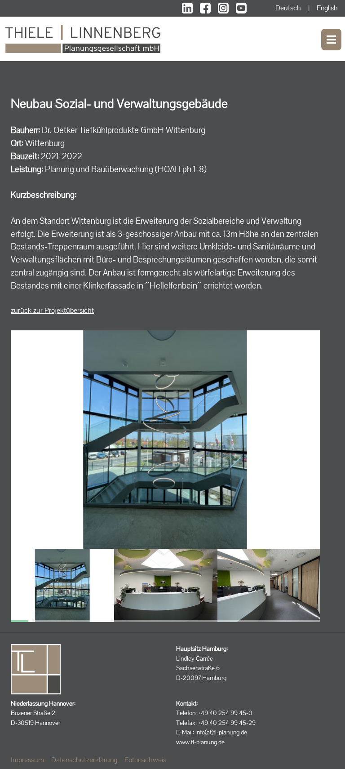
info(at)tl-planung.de (221, 732)
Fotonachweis (145, 760)
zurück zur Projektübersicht (52, 310)
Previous (49, 581)
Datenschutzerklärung (84, 760)
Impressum (27, 760)
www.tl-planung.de (200, 742)
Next (281, 581)
